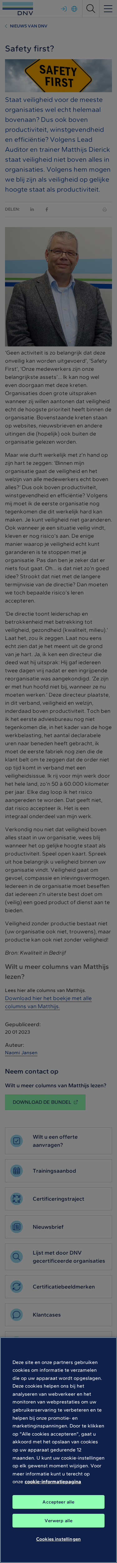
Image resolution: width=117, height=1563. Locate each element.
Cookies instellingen (58, 1539)
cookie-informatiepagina (53, 1481)
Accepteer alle (58, 1502)
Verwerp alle (59, 1520)
